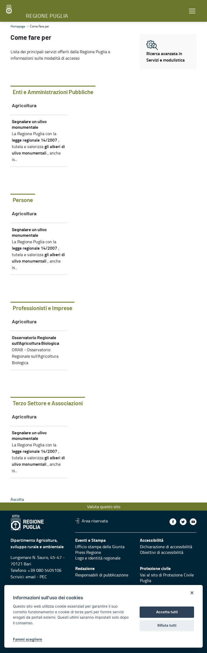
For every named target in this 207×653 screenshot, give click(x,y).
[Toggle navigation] (192, 11)
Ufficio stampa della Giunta (100, 547)
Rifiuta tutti (166, 625)
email (31, 577)
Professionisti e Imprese (42, 308)
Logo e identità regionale (97, 558)
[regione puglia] (9, 9)
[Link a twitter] (183, 521)
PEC (43, 577)
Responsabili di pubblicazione (101, 575)
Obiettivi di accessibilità (161, 552)
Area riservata (95, 520)
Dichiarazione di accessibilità (166, 547)
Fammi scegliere (27, 639)
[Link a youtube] (193, 521)
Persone (23, 200)
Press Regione (88, 552)
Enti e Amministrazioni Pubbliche (53, 92)
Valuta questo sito (103, 507)
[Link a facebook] (173, 521)
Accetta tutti (167, 612)
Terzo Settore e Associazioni (48, 403)
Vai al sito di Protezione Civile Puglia (167, 577)
